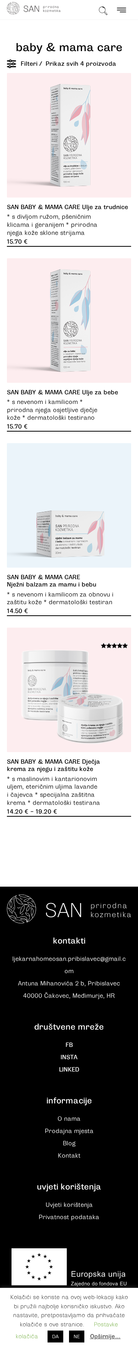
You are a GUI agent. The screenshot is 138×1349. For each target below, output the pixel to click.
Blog (69, 1143)
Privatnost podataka (69, 1217)
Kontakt (69, 1155)
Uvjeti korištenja (69, 1204)
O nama (69, 1118)
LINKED (69, 1069)
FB (69, 1045)
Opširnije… (105, 1336)
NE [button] (77, 1336)
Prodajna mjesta (69, 1131)
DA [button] (55, 1336)
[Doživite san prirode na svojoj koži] (34, 8)
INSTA (69, 1057)
